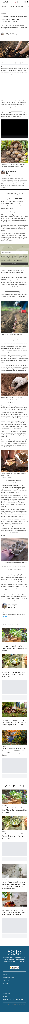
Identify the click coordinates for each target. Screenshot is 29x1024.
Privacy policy (6, 990)
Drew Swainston (10, 33)
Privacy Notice (10, 257)
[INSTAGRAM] (9, 607)
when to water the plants (17, 596)
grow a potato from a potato (8, 523)
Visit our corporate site (18, 961)
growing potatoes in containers (11, 291)
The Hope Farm (23, 225)
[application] (14, 127)
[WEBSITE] (7, 173)
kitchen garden (18, 198)
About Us (5, 974)
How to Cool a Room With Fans (16, 6)
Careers (5, 996)
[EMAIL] (14, 607)
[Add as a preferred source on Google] (14, 967)
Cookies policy (6, 993)
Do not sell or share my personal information (13, 999)
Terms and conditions (8, 986)
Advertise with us (7, 980)
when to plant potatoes (15, 440)
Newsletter (25, 62)
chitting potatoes (5, 499)
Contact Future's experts (8, 977)
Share (4, 62)
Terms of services (16, 256)
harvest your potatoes (10, 206)
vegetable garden (14, 532)
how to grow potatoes (16, 111)
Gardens (3, 13)
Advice (19, 34)
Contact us (5, 983)
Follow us (18, 62)
